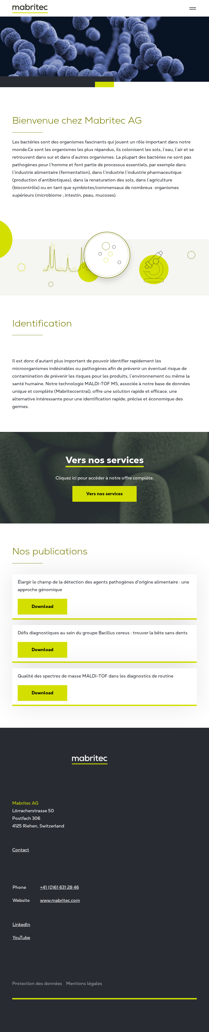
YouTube (21, 937)
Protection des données (37, 983)
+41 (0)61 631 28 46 (59, 887)
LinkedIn (21, 924)
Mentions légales (84, 983)
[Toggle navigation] (193, 8)
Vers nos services (104, 494)
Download (42, 606)
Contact (20, 849)
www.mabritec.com (60, 900)
